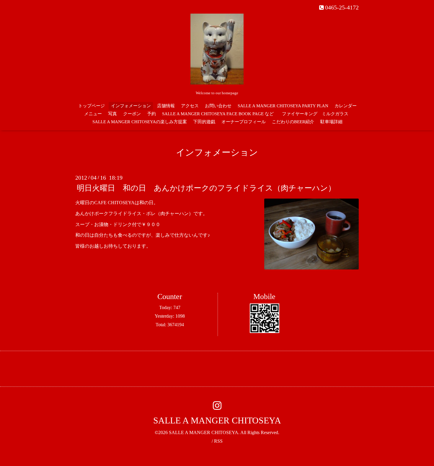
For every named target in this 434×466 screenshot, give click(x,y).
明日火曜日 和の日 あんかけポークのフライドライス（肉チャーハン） (206, 188)
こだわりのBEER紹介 (293, 121)
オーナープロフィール (243, 121)
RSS (218, 441)
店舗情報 (166, 105)
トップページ (91, 105)
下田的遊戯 (204, 121)
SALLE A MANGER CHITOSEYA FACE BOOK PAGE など (218, 113)
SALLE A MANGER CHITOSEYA (217, 420)
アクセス (190, 105)
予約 (151, 113)
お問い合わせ (218, 105)
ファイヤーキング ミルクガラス (317, 113)
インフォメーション (131, 105)
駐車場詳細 (331, 121)
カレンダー (346, 105)
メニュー (93, 113)
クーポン (132, 113)
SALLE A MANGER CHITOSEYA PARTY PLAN (283, 105)
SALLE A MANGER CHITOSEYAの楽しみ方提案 (139, 121)
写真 (112, 113)
